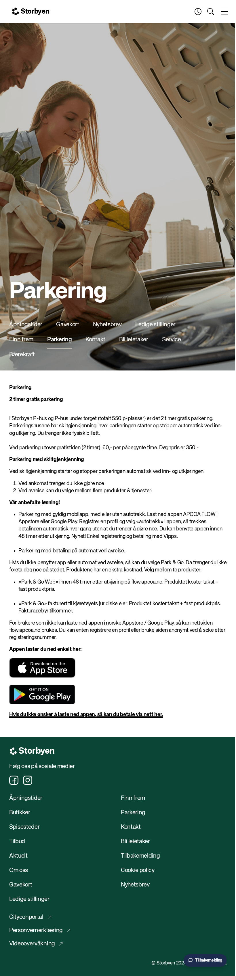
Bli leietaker (133, 340)
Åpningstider (25, 325)
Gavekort (67, 325)
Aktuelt (18, 856)
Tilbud (17, 842)
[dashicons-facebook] (13, 780)
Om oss (18, 870)
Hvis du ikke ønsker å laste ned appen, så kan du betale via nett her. (86, 714)
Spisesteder (24, 827)
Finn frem (21, 340)
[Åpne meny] (224, 11)
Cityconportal (26, 917)
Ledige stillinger (155, 325)
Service (171, 340)
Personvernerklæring (36, 930)
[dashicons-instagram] (27, 780)
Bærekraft (22, 355)
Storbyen (35, 11)
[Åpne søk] (210, 11)
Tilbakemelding (140, 856)
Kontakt (95, 340)
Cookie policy (138, 870)
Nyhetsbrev (107, 325)
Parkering (59, 340)
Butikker (19, 813)
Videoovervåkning (32, 944)
